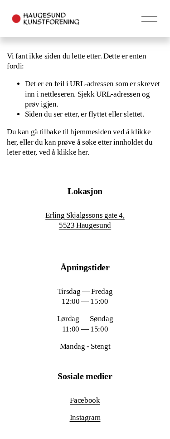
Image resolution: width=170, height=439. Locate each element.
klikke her (72, 152)
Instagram (85, 417)
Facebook (85, 400)
